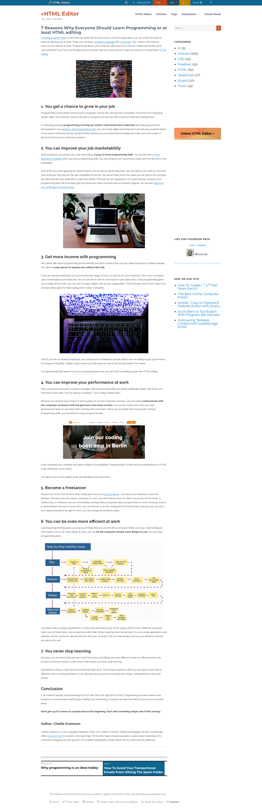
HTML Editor (143, 3)
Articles (161, 14)
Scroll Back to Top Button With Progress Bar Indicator (199, 313)
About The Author (154, 802)
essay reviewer (111, 494)
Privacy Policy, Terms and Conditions (119, 802)
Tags (174, 14)
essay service (55, 736)
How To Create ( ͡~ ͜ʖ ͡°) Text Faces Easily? (197, 286)
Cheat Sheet (212, 14)
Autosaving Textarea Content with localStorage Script (198, 323)
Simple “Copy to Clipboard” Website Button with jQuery (199, 304)
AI (179, 48)
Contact (174, 802)
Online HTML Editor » (198, 133)
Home (55, 802)
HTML (158, 3)
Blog (196, 3)
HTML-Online (61, 2)
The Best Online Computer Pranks (198, 295)
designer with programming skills (79, 129)
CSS (172, 3)
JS (183, 3)
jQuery (183, 80)
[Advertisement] (195, 186)
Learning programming (53, 37)
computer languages (104, 41)
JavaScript (125, 41)
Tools (182, 86)
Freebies (184, 64)
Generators (189, 14)
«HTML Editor (60, 13)
